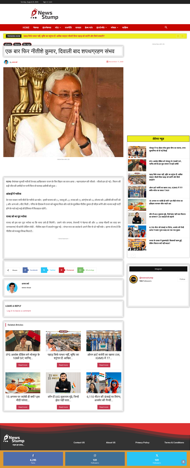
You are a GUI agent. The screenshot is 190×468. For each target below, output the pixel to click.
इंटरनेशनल (47, 27)
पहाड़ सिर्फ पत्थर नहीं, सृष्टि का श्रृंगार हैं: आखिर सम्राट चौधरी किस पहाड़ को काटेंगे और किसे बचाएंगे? (165, 177)
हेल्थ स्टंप (89, 27)
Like (33, 453)
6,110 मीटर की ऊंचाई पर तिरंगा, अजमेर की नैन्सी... (104, 398)
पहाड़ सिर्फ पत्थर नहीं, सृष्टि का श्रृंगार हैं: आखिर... (63, 356)
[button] (166, 27)
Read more (22, 365)
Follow (182, 279)
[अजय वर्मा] (6, 62)
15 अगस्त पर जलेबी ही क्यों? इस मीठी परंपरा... (23, 398)
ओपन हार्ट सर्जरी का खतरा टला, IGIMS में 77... (103, 356)
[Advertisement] (118, 14)
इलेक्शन (8, 44)
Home (26, 27)
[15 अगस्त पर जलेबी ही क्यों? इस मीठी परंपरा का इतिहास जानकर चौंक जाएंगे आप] (22, 382)
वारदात (78, 27)
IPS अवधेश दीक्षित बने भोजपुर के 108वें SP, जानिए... (23, 356)
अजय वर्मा (14, 62)
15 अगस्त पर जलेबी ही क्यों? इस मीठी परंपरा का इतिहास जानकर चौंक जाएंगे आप (166, 202)
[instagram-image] (139, 295)
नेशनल (36, 27)
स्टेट (57, 27)
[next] (182, 36)
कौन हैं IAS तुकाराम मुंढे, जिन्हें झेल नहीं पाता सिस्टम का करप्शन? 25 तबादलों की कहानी (167, 215)
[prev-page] (129, 256)
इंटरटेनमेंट (101, 27)
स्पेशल (113, 27)
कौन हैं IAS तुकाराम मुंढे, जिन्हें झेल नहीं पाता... (63, 398)
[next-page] (133, 256)
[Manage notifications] (183, 462)
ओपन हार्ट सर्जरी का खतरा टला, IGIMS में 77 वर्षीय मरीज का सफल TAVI (53, 36)
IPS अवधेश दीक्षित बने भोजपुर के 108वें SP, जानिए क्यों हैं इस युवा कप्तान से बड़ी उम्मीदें (165, 162)
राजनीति (68, 27)
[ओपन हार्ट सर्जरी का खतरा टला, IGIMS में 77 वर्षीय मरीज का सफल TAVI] (103, 340)
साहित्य (125, 27)
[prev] (178, 36)
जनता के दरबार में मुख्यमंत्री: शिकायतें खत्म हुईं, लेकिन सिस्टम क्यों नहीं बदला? (165, 242)
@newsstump (146, 277)
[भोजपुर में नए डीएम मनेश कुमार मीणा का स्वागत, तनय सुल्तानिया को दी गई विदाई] (137, 152)
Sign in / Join (47, 2)
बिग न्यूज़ (26, 44)
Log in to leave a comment (19, 311)
